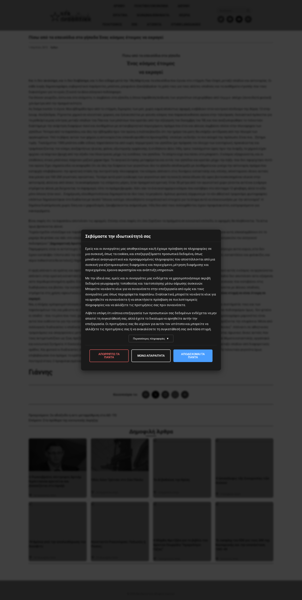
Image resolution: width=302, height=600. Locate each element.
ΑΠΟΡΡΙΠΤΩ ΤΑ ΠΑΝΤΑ (109, 355)
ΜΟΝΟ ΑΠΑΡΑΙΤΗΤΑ (151, 355)
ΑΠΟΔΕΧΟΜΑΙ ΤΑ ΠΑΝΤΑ (193, 355)
